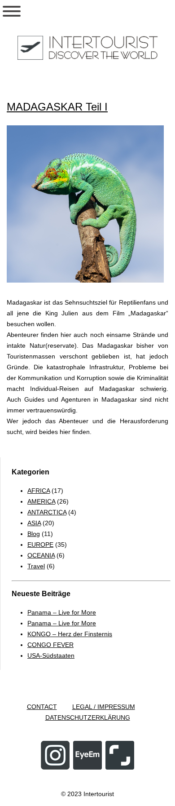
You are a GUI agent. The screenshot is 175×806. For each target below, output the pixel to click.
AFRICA (38, 490)
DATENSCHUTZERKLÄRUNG (87, 717)
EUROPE (40, 544)
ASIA (34, 523)
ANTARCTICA (46, 512)
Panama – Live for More (61, 612)
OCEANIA (41, 555)
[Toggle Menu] (12, 11)
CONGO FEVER (50, 644)
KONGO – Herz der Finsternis (69, 634)
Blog (33, 533)
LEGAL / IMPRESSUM (103, 706)
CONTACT (42, 706)
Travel (36, 566)
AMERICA (41, 501)
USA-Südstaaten (50, 655)
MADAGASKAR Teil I (57, 107)
